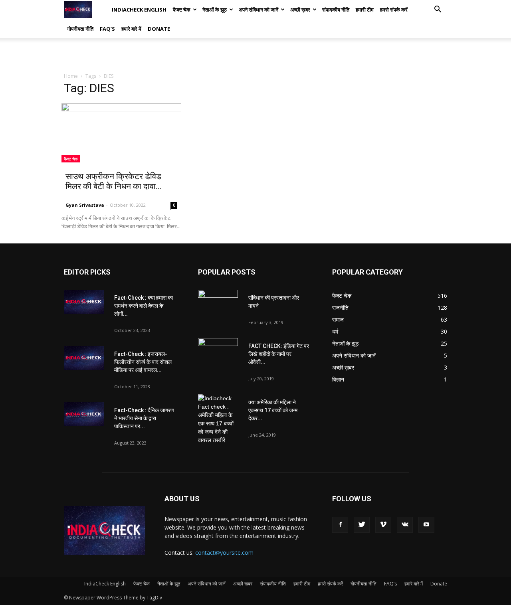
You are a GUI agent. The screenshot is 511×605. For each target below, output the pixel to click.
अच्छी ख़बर (300, 9)
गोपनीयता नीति (80, 28)
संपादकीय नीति (335, 9)
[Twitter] (362, 525)
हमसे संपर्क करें (394, 9)
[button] (437, 10)
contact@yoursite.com (224, 552)
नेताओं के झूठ (214, 9)
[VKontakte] (405, 525)
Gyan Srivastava (84, 205)
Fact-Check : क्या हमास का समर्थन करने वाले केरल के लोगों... (143, 306)
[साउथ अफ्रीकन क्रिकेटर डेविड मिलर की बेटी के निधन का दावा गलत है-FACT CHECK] (121, 132)
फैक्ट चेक (181, 9)
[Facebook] (340, 525)
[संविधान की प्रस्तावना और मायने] (218, 304)
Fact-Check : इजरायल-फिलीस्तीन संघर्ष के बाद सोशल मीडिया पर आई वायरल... (143, 362)
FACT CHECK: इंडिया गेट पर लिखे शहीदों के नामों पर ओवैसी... (278, 354)
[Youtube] (426, 525)
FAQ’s (107, 28)
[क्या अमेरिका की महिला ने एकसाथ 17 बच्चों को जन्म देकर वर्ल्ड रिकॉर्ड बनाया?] (218, 419)
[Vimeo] (383, 525)
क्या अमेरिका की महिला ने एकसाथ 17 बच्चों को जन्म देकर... (272, 410)
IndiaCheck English (139, 9)
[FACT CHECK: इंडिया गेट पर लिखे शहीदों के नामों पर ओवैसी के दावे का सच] (218, 352)
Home (71, 76)
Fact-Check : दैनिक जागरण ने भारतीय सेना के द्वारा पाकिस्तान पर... (144, 418)
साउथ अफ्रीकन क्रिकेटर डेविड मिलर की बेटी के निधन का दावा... (113, 181)
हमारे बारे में (131, 28)
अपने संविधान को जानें (258, 9)
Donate (159, 28)
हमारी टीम (365, 9)
